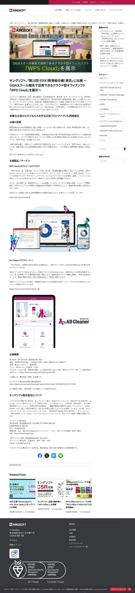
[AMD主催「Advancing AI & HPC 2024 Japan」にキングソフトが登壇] (22, 489)
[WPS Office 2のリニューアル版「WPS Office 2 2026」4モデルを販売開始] (79, 489)
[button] (11, 496)
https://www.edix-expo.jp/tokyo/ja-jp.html (36, 372)
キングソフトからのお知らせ (111, 121)
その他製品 (104, 109)
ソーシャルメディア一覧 (78, 547)
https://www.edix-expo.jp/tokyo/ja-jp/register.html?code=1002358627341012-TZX (41, 384)
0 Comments (30, 512)
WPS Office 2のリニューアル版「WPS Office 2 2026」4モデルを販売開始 (79, 504)
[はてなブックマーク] (54, 455)
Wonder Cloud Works (108, 99)
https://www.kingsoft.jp (23, 433)
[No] (132, 589)
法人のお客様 (76, 2)
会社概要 (72, 530)
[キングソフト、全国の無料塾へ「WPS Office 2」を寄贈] (51, 489)
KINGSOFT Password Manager (112, 95)
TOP (11, 23)
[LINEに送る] (61, 455)
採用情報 (85, 2)
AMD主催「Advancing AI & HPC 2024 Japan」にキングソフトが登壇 (22, 504)
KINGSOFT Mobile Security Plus (110, 88)
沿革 (71, 533)
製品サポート (94, 2)
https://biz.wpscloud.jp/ (18, 197)
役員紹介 (72, 536)
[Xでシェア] (47, 455)
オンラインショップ (106, 2)
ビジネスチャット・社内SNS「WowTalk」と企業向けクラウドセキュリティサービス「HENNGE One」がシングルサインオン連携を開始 (112, 36)
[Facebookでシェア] (40, 455)
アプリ (102, 140)
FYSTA (102, 104)
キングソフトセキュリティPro (111, 83)
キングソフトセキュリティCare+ (110, 115)
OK (129, 589)
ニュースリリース (76, 543)
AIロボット (104, 78)
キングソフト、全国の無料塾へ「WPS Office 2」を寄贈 (49, 503)
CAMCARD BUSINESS (108, 126)
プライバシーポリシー (118, 589)
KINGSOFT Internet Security (111, 131)
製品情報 (72, 540)
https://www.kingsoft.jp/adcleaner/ (23, 289)
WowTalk (103, 135)
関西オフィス (15, 545)
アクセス (13, 540)
